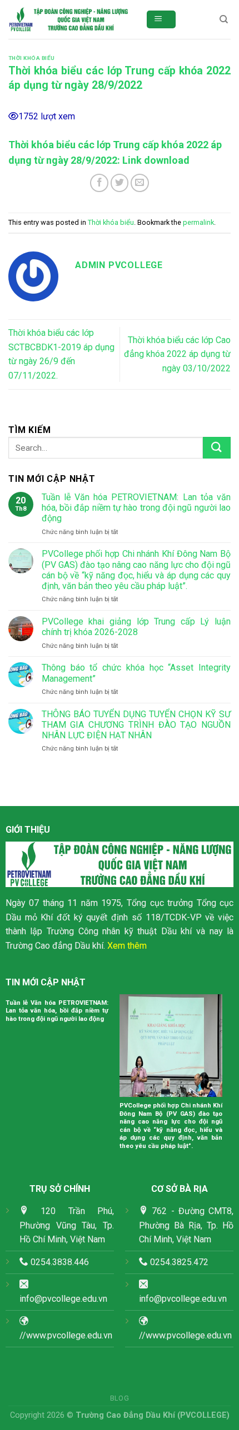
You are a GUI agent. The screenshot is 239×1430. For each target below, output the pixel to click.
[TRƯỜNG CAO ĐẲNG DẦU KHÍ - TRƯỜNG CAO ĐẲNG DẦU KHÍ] (68, 19)
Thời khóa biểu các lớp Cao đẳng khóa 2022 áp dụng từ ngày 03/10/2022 (177, 354)
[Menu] (161, 20)
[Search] (224, 19)
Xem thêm (127, 945)
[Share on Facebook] (99, 183)
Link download (156, 160)
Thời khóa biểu (31, 58)
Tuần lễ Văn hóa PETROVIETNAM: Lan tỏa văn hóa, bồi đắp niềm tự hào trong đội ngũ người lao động (136, 507)
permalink (198, 222)
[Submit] (217, 448)
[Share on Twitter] (120, 183)
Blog (119, 1398)
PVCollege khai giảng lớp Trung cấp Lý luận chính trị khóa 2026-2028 (136, 626)
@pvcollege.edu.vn (190, 1298)
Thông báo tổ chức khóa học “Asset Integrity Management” (136, 672)
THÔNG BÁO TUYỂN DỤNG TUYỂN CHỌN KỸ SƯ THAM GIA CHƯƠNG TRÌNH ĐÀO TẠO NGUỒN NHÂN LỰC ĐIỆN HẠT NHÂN (136, 725)
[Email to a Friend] (140, 183)
